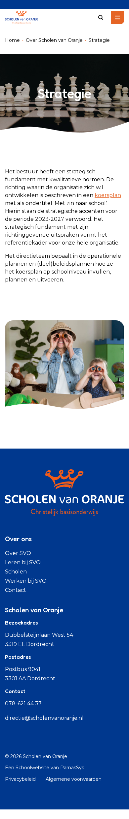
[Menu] (117, 17)
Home (12, 40)
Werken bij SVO (26, 581)
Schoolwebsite (32, 768)
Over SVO (18, 553)
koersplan (108, 195)
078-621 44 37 (23, 703)
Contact (15, 590)
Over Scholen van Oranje (54, 40)
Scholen (16, 572)
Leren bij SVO (23, 562)
